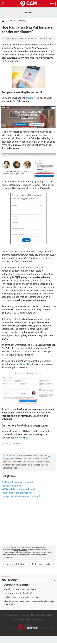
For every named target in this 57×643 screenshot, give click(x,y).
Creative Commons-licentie (13, 552)
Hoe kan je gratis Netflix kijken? (18, 593)
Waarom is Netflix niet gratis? (17, 585)
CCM (16, 550)
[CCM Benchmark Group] (28, 627)
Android (18, 437)
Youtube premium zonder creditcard (20, 589)
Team (6, 615)
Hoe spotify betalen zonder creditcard (20, 496)
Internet (22, 21)
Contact (49, 615)
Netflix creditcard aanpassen (16, 492)
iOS (28, 437)
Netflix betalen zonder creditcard (18, 489)
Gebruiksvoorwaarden (22, 619)
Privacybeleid (38, 615)
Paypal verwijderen (11, 485)
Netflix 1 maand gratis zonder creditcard (22, 597)
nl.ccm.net (23, 550)
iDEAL (23, 364)
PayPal (29, 98)
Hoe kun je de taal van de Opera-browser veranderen (16, 564)
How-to (11, 21)
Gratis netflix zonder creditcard (17, 482)
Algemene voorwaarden (20, 615)
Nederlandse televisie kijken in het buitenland (41, 564)
